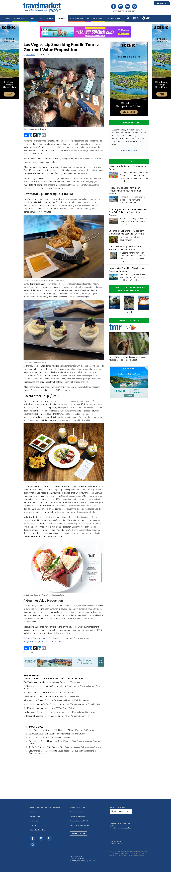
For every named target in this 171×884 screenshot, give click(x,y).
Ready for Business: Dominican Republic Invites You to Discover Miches (125, 191)
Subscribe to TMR (129, 151)
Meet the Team (35, 816)
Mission (32, 812)
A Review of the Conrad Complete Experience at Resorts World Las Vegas (56, 700)
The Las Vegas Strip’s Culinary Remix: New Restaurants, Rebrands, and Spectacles (59, 712)
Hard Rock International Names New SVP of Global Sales (49, 708)
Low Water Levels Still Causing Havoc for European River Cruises (57, 734)
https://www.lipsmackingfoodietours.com (46, 638)
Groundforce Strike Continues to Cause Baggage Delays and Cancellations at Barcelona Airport (62, 752)
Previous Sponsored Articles (79, 821)
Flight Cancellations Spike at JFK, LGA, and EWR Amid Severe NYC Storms (61, 730)
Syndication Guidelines (38, 830)
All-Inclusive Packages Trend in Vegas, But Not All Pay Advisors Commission (57, 716)
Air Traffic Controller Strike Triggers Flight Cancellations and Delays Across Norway (65, 747)
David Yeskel (30, 55)
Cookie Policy (112, 855)
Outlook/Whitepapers (77, 816)
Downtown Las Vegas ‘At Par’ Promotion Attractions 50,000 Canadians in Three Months (62, 704)
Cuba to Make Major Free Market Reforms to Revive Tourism (125, 248)
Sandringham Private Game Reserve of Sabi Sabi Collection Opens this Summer (128, 212)
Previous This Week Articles (79, 825)
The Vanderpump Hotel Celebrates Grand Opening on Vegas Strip (52, 682)
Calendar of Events (76, 812)
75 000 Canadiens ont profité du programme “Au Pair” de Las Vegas (53, 678)
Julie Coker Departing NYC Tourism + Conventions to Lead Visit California (127, 232)
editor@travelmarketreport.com (121, 828)
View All (129, 312)
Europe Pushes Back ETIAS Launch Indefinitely (49, 737)
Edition (163, 3)
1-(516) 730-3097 (116, 843)
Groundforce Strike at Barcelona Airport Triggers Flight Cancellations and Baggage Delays (65, 742)
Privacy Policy (122, 855)
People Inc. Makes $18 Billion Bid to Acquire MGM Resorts (49, 692)
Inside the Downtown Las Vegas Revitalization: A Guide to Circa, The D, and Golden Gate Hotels (62, 687)
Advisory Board (35, 821)
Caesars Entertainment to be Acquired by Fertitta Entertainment (51, 696)
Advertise (33, 825)
